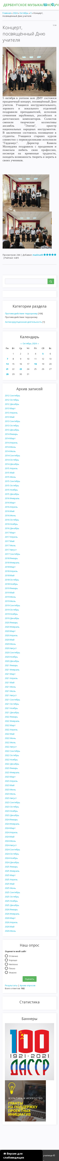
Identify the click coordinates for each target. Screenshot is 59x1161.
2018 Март (10, 566)
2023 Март (10, 776)
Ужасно (13, 972)
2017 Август (11, 549)
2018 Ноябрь (11, 583)
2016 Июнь (10, 515)
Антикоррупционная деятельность (23, 321)
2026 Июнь (10, 930)
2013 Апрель (11, 412)
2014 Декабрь (12, 464)
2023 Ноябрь (11, 810)
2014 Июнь (10, 446)
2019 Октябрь (12, 609)
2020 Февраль (12, 626)
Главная (6, 13)
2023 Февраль (12, 772)
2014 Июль (10, 451)
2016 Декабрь (12, 528)
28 (7, 374)
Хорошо (13, 960)
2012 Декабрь (12, 404)
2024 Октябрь (12, 853)
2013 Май (9, 416)
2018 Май (9, 575)
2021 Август (11, 695)
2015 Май (9, 472)
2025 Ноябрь (11, 900)
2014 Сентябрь (12, 455)
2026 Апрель (11, 922)
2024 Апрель (11, 832)
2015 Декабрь (12, 494)
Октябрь (24, 13)
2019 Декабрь (12, 618)
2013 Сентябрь (12, 421)
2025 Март (10, 875)
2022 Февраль (12, 721)
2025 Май (9, 883)
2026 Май (9, 926)
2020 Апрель (11, 635)
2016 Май (9, 511)
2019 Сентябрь (12, 605)
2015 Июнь (10, 476)
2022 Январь (11, 716)
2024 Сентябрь (12, 849)
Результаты (11, 985)
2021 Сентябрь (12, 699)
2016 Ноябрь (11, 524)
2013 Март (10, 408)
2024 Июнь (10, 840)
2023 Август (11, 798)
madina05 (38, 254)
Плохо (12, 968)
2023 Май (9, 785)
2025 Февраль (12, 870)
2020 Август (11, 648)
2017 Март (10, 532)
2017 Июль (10, 545)
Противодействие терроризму (21, 313)
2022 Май (9, 733)
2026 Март (10, 918)
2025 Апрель (11, 879)
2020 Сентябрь (12, 652)
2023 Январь (11, 768)
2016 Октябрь (12, 519)
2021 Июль (10, 691)
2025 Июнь (10, 888)
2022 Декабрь (12, 763)
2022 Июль (10, 742)
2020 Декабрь (12, 661)
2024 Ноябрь (11, 858)
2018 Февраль (12, 562)
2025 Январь (11, 866)
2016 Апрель (11, 506)
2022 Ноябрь (11, 759)
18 (35, 363)
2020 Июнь (10, 643)
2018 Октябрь (12, 579)
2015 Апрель (11, 468)
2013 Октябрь (12, 425)
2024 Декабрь (12, 862)
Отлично (13, 955)
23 (21, 369)
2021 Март (10, 673)
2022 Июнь (10, 738)
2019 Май (9, 592)
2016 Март (10, 502)
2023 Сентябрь (12, 802)
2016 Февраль (12, 498)
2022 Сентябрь (12, 751)
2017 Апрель (11, 536)
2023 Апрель (11, 780)
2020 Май (9, 639)
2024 (15, 13)
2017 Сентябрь (12, 553)
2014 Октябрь (12, 459)
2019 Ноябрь (11, 613)
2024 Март (10, 828)
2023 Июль (10, 793)
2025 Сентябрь (12, 892)
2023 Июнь (10, 789)
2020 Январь (11, 622)
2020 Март (10, 631)
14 (7, 363)
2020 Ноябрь (11, 656)
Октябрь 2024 (30, 343)
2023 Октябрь (12, 806)
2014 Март (10, 438)
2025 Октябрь (12, 896)
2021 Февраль (12, 669)
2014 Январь (11, 434)
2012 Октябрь (12, 399)
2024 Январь (11, 819)
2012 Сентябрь (12, 395)
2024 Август (11, 845)
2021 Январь (11, 665)
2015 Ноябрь (11, 489)
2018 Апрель (11, 571)
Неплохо (13, 964)
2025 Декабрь (12, 905)
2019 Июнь (10, 596)
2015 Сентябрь (12, 481)
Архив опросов (27, 985)
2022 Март (10, 725)
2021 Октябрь (12, 703)
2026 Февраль (12, 913)
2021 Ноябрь (11, 708)
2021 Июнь (10, 686)
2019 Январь (11, 588)
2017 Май (9, 541)
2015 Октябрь (12, 485)
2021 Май (9, 682)
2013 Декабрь (12, 429)
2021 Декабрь (12, 712)
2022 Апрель (11, 729)
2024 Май (9, 836)
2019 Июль (10, 601)
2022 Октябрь (12, 755)
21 (7, 369)
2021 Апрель (11, 678)
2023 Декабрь (12, 815)
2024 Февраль (12, 823)
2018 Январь (11, 558)
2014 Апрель (11, 442)
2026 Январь (11, 909)
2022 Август (11, 746)
